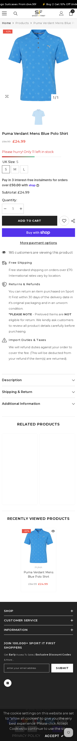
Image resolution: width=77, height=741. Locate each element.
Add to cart (29, 220)
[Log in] (61, 13)
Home (6, 23)
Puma (38, 567)
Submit (62, 668)
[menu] (4, 13)
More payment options (38, 243)
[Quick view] (53, 531)
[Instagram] (7, 683)
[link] (19, 489)
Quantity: (9, 200)
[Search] (15, 13)
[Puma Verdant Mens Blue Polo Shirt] (38, 545)
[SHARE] (72, 221)
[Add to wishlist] (64, 221)
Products (22, 23)
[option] (38, 65)
